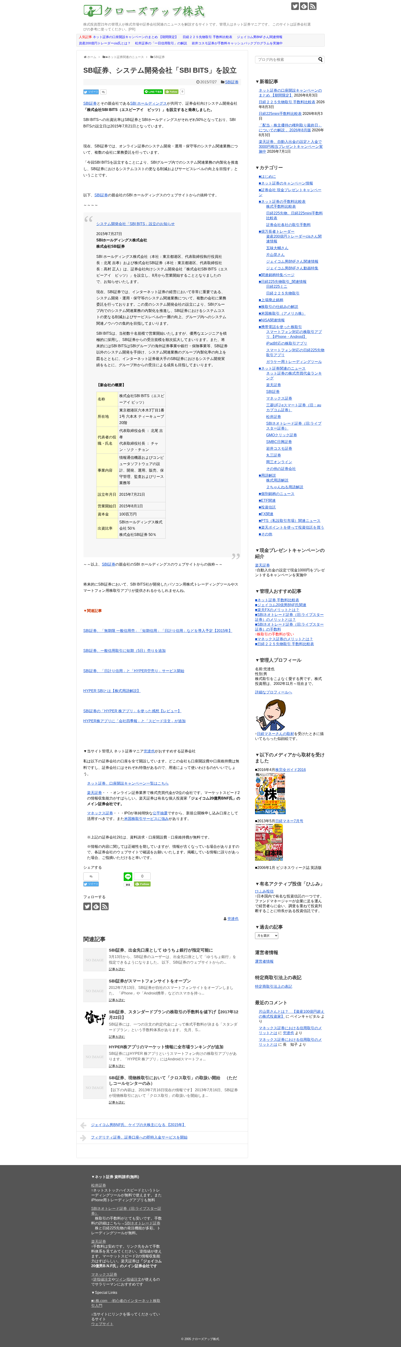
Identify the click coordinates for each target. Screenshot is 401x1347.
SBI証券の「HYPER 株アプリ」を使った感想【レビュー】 (132, 711)
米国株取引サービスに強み (146, 819)
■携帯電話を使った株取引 (280, 327)
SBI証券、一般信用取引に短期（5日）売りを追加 (124, 651)
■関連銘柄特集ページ (276, 275)
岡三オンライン (279, 462)
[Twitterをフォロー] (295, 6)
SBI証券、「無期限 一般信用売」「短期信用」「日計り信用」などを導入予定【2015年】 (157, 631)
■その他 (265, 534)
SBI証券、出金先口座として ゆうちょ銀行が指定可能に (161, 950)
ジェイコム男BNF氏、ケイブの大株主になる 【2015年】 (138, 1125)
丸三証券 (273, 455)
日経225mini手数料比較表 (280, 114)
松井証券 (273, 417)
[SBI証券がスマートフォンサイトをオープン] (95, 990)
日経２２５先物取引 (283, 293)
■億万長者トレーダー (276, 231)
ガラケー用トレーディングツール (294, 362)
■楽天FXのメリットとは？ (277, 610)
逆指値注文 (102, 1279)
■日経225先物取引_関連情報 (283, 282)
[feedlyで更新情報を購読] (304, 6)
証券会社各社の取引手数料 (288, 225)
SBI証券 (232, 82)
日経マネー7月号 (289, 821)
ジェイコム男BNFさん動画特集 (292, 268)
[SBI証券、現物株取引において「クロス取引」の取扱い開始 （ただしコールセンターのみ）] (95, 1087)
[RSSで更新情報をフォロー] (313, 6)
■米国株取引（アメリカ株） (282, 313)
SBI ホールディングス (148, 103)
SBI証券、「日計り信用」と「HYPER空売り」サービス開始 (133, 671)
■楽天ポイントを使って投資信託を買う (291, 527)
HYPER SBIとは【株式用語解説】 (112, 691)
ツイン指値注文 (128, 1279)
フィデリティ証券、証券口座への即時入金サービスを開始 (139, 1137)
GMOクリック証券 (281, 435)
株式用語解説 (277, 480)
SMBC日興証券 (279, 442)
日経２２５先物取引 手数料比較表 (287, 102)
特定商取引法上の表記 (273, 986)
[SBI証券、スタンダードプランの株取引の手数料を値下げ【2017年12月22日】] (95, 1021)
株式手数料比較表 (281, 206)
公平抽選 (160, 813)
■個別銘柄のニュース (276, 494)
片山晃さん (275, 255)
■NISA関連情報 (272, 320)
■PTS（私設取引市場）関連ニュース (289, 521)
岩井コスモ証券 (279, 448)
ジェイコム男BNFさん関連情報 (292, 261)
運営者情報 (264, 961)
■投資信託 (267, 507)
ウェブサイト (102, 1324)
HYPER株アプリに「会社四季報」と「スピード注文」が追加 (134, 721)
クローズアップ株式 (205, 1339)
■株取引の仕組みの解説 (278, 307)
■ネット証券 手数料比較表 (277, 600)
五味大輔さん (277, 248)
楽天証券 (94, 793)
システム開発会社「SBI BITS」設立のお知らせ (135, 224)
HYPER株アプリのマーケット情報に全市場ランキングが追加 (166, 1047)
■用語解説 (267, 475)
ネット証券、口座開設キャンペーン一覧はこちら (128, 783)
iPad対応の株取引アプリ (286, 343)
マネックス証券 (100, 813)
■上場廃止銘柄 (271, 300)
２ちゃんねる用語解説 (284, 487)
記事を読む (117, 969)
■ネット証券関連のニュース (282, 368)
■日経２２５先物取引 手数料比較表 (284, 644)
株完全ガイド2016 (290, 770)
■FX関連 (266, 514)
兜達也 (149, 751)
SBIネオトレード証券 (142, 1223)
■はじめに (267, 176)
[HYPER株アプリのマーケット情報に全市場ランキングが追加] (95, 1056)
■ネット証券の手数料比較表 (282, 202)
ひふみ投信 (264, 891)
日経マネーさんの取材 (275, 734)
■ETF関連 (267, 500)
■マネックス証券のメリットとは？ (284, 639)
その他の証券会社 (281, 469)
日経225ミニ (276, 286)
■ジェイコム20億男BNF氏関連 (280, 605)
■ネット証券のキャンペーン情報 (286, 183)
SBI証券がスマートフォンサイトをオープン (150, 981)
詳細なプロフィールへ (273, 692)
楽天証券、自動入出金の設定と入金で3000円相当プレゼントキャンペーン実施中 (291, 146)
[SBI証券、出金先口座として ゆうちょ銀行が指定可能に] (95, 959)
